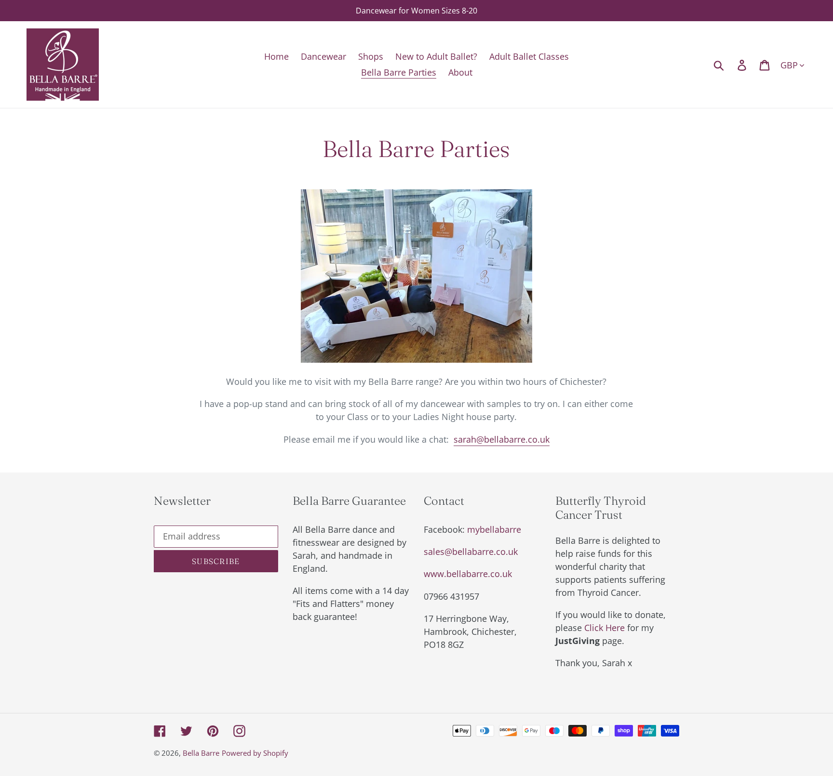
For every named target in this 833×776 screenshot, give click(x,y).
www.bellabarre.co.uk (468, 573)
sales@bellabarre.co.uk (471, 551)
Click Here (604, 627)
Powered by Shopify (255, 753)
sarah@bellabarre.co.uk (502, 439)
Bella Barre (201, 753)
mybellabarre (494, 529)
